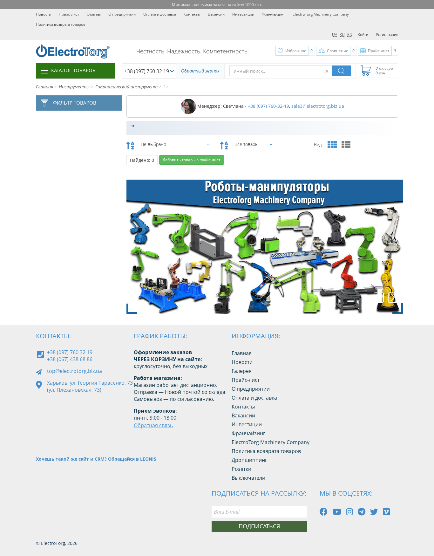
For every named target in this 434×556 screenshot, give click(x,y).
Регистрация (387, 34)
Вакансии (216, 14)
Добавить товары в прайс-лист (191, 159)
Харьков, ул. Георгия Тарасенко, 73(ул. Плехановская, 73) (90, 386)
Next (393, 297)
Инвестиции (243, 14)
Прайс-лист (69, 14)
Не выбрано (153, 144)
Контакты (192, 14)
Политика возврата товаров (60, 24)
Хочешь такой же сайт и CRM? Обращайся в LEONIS (96, 459)
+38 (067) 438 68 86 (69, 359)
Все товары (246, 144)
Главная (44, 87)
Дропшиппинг (249, 459)
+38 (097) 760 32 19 (146, 71)
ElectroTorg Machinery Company (321, 14)
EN (349, 34)
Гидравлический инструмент (126, 87)
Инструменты (74, 87)
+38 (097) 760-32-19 (268, 106)
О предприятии (122, 14)
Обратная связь (153, 425)
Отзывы (94, 14)
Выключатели (248, 477)
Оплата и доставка (159, 14)
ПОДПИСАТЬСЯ (259, 526)
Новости (43, 14)
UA (334, 34)
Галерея (242, 370)
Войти (362, 34)
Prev (379, 297)
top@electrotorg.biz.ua (74, 370)
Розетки (241, 468)
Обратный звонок (200, 71)
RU (342, 34)
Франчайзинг (273, 14)
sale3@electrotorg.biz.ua (317, 106)
